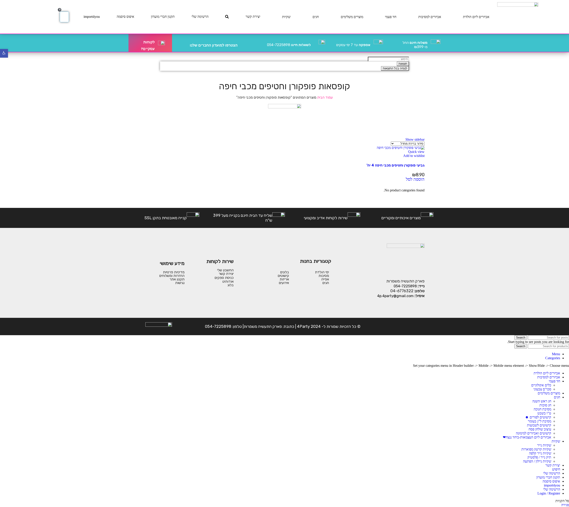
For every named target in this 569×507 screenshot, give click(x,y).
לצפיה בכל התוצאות (395, 68)
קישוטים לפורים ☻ (538, 417)
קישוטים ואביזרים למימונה (533, 433)
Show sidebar (415, 139)
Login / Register (548, 493)
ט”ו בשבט (544, 413)
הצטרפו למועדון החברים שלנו (214, 45)
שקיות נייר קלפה (540, 453)
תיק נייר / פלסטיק (539, 457)
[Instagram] (406, 326)
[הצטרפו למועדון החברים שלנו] (242, 43)
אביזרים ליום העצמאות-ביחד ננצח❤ (527, 437)
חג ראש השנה (541, 401)
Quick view (416, 152)
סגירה (565, 505)
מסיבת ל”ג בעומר (539, 421)
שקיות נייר (544, 445)
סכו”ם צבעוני (542, 389)
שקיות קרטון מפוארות (536, 449)
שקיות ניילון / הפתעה (537, 461)
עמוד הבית (324, 97)
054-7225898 (289, 45)
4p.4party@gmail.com (395, 296)
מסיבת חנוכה (542, 409)
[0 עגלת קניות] (64, 17)
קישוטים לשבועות (539, 425)
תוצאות (403, 63)
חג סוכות (545, 405)
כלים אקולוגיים (541, 385)
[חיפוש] (227, 17)
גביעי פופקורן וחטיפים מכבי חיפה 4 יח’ (396, 165)
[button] (415, 179)
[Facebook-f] (420, 326)
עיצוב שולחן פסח (540, 429)
